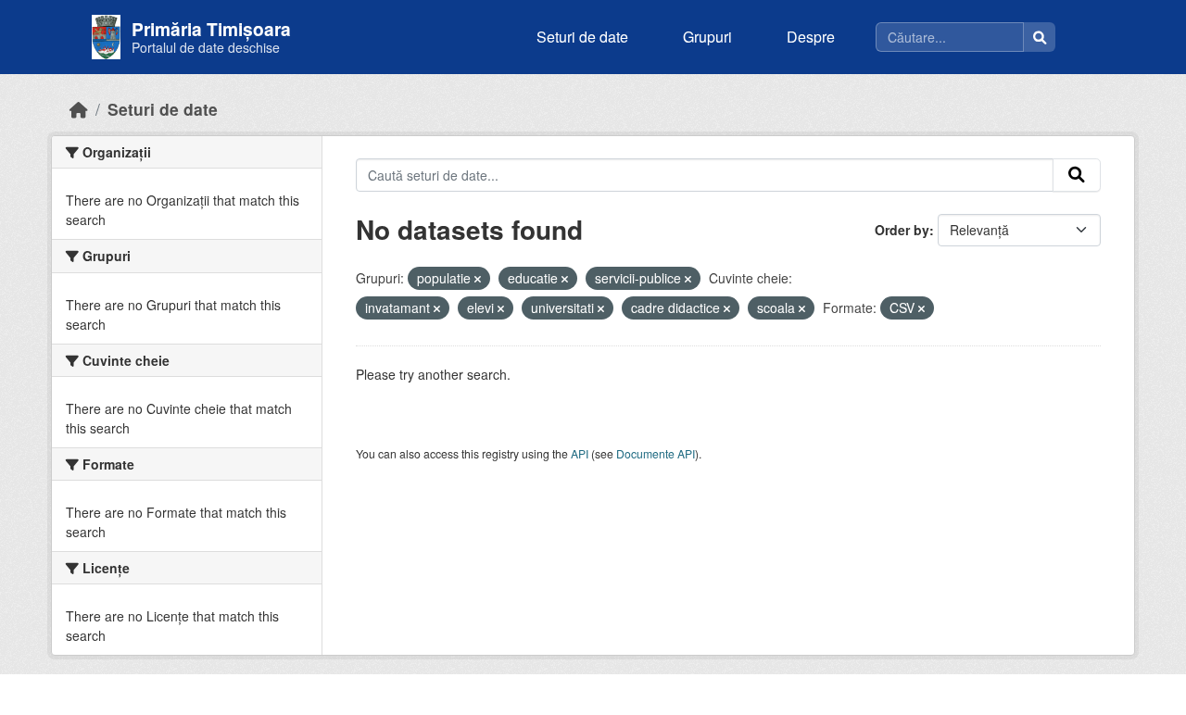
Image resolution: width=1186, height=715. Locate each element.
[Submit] (1077, 175)
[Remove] (477, 278)
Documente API (655, 453)
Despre (811, 36)
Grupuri (707, 36)
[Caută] (1039, 37)
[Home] (78, 108)
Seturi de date (582, 36)
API (579, 453)
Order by (902, 229)
